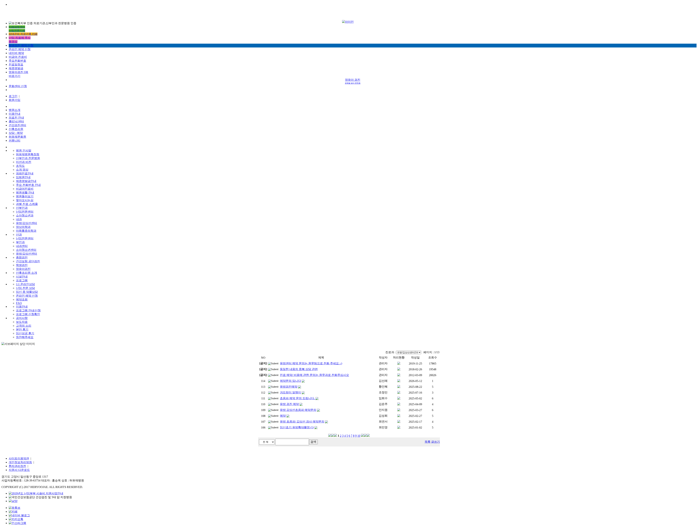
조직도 (20, 165)
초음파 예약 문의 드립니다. (298, 398)
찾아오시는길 (24, 200)
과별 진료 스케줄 (27, 204)
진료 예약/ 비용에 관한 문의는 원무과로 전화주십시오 (314, 374)
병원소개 (14, 109)
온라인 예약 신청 (20, 49)
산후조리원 (16, 129)
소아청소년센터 (26, 249)
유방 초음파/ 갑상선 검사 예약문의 (302, 421)
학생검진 (22, 265)
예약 (283, 415)
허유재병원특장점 (27, 154)
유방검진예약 (288, 386)
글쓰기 (435, 441)
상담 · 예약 (16, 132)
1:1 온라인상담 (25, 284)
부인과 (20, 242)
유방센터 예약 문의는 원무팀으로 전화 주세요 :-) (311, 363)
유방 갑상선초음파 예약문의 (298, 409)
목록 (427, 441)
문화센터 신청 (18, 86)
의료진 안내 (16, 117)
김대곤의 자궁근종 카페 (23, 34)
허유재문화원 (17, 136)
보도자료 (22, 321)
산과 (19, 234)
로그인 (13, 96)
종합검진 (22, 257)
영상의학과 (23, 226)
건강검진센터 (17, 125)
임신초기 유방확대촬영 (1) (297, 427)
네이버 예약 (16, 53)
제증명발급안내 (26, 181)
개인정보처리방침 (20, 462)
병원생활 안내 (25, 192)
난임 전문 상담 (25, 288)
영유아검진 (23, 268)
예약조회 (22, 299)
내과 (19, 219)
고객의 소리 (23, 325)
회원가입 (14, 99)
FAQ (19, 303)
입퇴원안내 (23, 177)
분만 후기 (22, 329)
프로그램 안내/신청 (28, 310)
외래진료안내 (24, 173)
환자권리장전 (17, 466)
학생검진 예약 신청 (21, 45)
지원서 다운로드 (19, 469)
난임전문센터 (24, 211)
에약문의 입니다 (290, 380)
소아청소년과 (24, 215)
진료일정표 (16, 64)
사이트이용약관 (19, 458)
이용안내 (14, 113)
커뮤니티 (14, 140)
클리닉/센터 (16, 121)
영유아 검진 (352, 81)
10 (358, 435)
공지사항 (22, 318)
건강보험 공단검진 (28, 261)
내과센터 (22, 246)
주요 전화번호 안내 (28, 184)
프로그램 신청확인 (28, 314)
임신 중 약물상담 (27, 291)
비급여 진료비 (18, 56)
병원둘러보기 (24, 196)
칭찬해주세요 (24, 337)
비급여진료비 (24, 188)
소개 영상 (22, 169)
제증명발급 (16, 68)
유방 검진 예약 (289, 404)
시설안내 (22, 276)
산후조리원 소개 (26, 272)
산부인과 (22, 207)
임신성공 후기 (25, 333)
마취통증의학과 (26, 230)
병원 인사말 (23, 150)
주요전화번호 (17, 60)
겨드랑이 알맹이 (290, 392)
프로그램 (22, 280)
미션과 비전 (23, 162)
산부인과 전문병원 (28, 158)
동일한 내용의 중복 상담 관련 (299, 369)
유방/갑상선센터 (26, 223)
